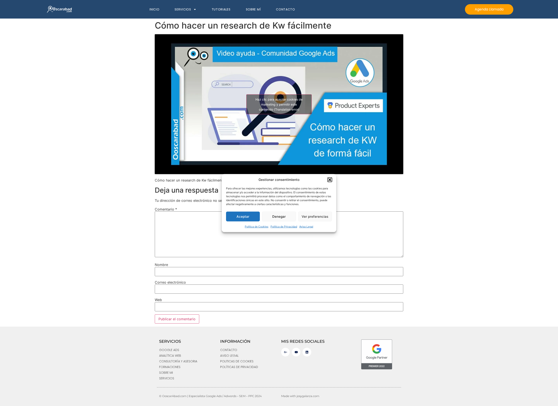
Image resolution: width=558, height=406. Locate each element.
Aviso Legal (306, 226)
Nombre (161, 264)
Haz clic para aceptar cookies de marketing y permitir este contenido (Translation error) (279, 104)
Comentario (166, 209)
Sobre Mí (253, 9)
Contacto (285, 9)
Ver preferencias (315, 216)
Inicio (154, 9)
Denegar (279, 216)
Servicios (183, 9)
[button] (330, 180)
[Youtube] (296, 352)
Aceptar (242, 216)
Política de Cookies (256, 226)
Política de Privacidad (283, 226)
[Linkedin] (307, 352)
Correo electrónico (170, 282)
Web (158, 300)
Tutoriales (221, 9)
